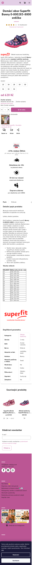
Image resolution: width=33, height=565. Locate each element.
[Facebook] (3, 470)
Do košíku (22, 110)
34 (14, 89)
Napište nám (5, 497)
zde (2, 550)
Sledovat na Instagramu (17, 525)
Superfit (16, 21)
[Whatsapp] (13, 470)
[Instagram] (8, 470)
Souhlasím (16, 560)
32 (3, 89)
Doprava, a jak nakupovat (9, 486)
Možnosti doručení (7, 103)
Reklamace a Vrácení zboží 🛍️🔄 (12, 488)
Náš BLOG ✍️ (5, 484)
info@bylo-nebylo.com (9, 464)
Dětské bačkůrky (23, 335)
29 (19, 84)
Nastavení (16, 555)
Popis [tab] (5, 202)
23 (3, 84)
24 (8, 84)
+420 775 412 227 (7, 466)
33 (8, 89)
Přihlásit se (7, 448)
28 (14, 84)
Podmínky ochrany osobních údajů (12, 495)
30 (25, 84)
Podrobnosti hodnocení (16, 27)
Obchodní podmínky (8, 493)
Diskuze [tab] (13, 202)
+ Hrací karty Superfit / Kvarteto (11, 126)
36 (24, 418)
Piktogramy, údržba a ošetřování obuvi (14, 490)
